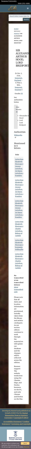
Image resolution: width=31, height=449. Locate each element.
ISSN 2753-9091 (24, 3)
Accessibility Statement (12, 422)
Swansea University (8, 1)
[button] (28, 8)
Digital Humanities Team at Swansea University (16, 415)
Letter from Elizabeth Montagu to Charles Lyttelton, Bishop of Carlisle (19, 229)
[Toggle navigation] (28, 8)
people (16, 33)
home (16, 29)
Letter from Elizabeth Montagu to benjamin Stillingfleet (19, 244)
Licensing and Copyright (21, 424)
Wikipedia (18, 135)
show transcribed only (18, 289)
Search (26, 19)
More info (26, 447)
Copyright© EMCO (21, 418)
